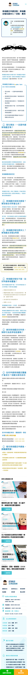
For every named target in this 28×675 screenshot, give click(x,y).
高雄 (16, 628)
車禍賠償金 (21, 152)
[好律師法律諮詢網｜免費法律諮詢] (10, 4)
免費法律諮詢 (9, 435)
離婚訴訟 (4, 589)
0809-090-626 (15, 605)
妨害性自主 (14, 589)
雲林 (13, 625)
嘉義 (9, 628)
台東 (9, 631)
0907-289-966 (18, 267)
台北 (9, 623)
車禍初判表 (15, 238)
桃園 (13, 623)
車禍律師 (4, 317)
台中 (9, 625)
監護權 (4, 592)
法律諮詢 (18, 351)
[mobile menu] (26, 4)
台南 (13, 628)
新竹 (16, 623)
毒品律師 (22, 592)
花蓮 (13, 631)
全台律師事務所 (11, 619)
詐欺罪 (13, 592)
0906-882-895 (19, 269)
